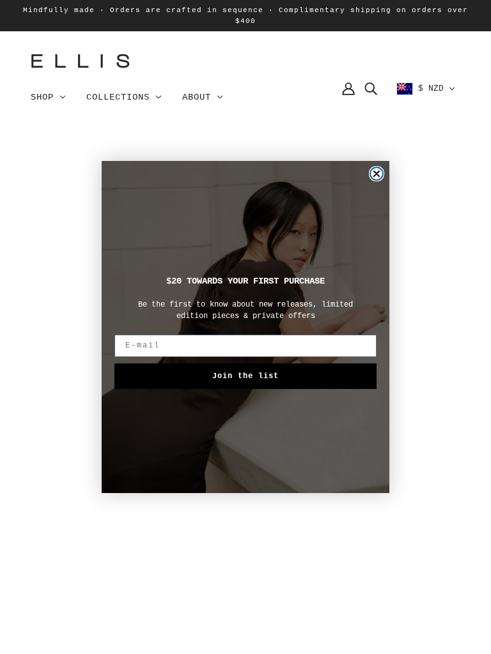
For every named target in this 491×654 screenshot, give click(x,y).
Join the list (245, 376)
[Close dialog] (376, 173)
